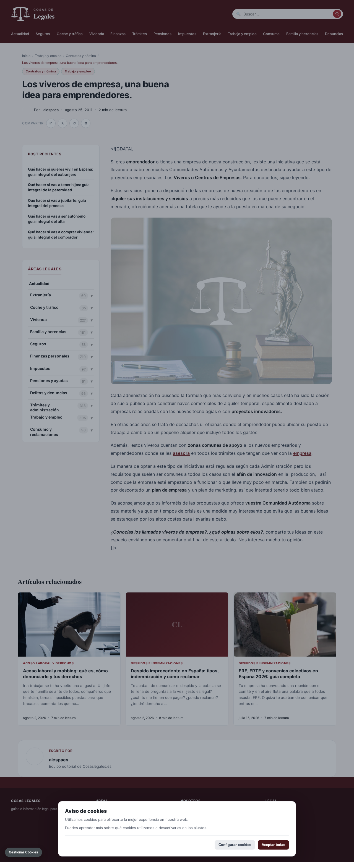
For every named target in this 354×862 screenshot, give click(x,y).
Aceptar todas (273, 845)
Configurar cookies (234, 845)
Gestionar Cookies (23, 852)
